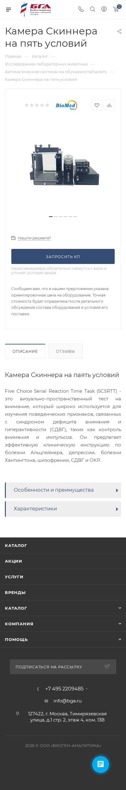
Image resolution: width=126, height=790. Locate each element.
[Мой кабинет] (104, 10)
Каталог (16, 545)
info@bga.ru (68, 701)
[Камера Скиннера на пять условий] (63, 165)
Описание (25, 351)
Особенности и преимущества (54, 490)
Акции (13, 561)
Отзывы (65, 351)
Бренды (15, 592)
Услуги (14, 576)
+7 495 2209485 (64, 688)
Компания (19, 623)
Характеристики (35, 508)
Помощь (16, 639)
